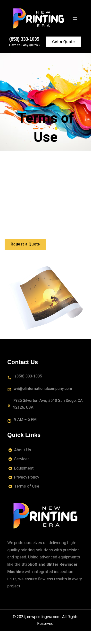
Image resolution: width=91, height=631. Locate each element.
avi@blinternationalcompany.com (43, 388)
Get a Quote (63, 41)
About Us (22, 449)
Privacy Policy (26, 477)
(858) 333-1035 (24, 39)
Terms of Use (26, 486)
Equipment (24, 468)
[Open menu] (75, 18)
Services (22, 458)
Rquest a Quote (25, 244)
